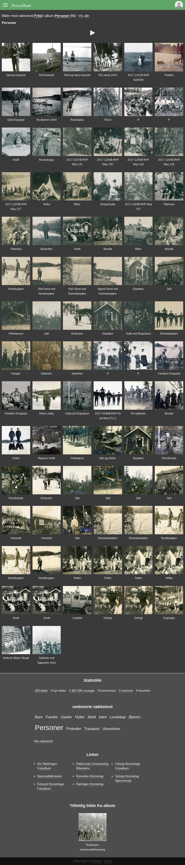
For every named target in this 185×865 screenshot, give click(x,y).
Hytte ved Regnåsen (138, 333)
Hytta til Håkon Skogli (16, 658)
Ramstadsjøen (169, 333)
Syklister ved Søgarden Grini (46, 660)
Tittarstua (169, 204)
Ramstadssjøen (107, 538)
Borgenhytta (107, 204)
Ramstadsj (77, 119)
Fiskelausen (16, 333)
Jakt (168, 289)
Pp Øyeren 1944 (47, 119)
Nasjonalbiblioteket (49, 776)
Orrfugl (108, 618)
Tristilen (169, 75)
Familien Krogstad (169, 373)
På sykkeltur (138, 413)
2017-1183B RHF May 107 (138, 206)
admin (108, 861)
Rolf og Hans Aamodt (77, 75)
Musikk (108, 249)
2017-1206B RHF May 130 (108, 162)
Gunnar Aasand (15, 75)
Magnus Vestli (46, 458)
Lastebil (77, 618)
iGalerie (96, 861)
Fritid (38, 16)
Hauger (16, 373)
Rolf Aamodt (46, 75)
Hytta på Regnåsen (77, 413)
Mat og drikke (107, 458)
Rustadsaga (46, 159)
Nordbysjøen (16, 289)
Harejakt (16, 538)
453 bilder (41, 690)
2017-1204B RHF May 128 (169, 162)
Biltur (77, 204)
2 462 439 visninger (82, 690)
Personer (62, 16)
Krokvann (77, 333)
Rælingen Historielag (89, 784)
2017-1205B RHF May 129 (138, 162)
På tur (107, 119)
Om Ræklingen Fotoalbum (47, 766)
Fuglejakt (169, 618)
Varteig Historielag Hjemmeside (127, 778)
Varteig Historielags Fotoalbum (127, 766)
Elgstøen (138, 289)
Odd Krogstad (15, 119)
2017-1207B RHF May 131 (77, 162)
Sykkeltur (46, 373)
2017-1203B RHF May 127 (16, 206)
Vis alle (84, 16)
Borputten (47, 249)
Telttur (46, 204)
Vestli (16, 159)
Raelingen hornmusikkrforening (92, 847)
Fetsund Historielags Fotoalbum (50, 786)
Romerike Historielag (89, 776)
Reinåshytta (169, 458)
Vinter (16, 458)
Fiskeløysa (77, 458)
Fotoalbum (21, 5)
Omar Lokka (46, 413)
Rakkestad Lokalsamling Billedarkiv (92, 766)
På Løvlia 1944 (108, 75)
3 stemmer (126, 690)
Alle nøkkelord (43, 741)
